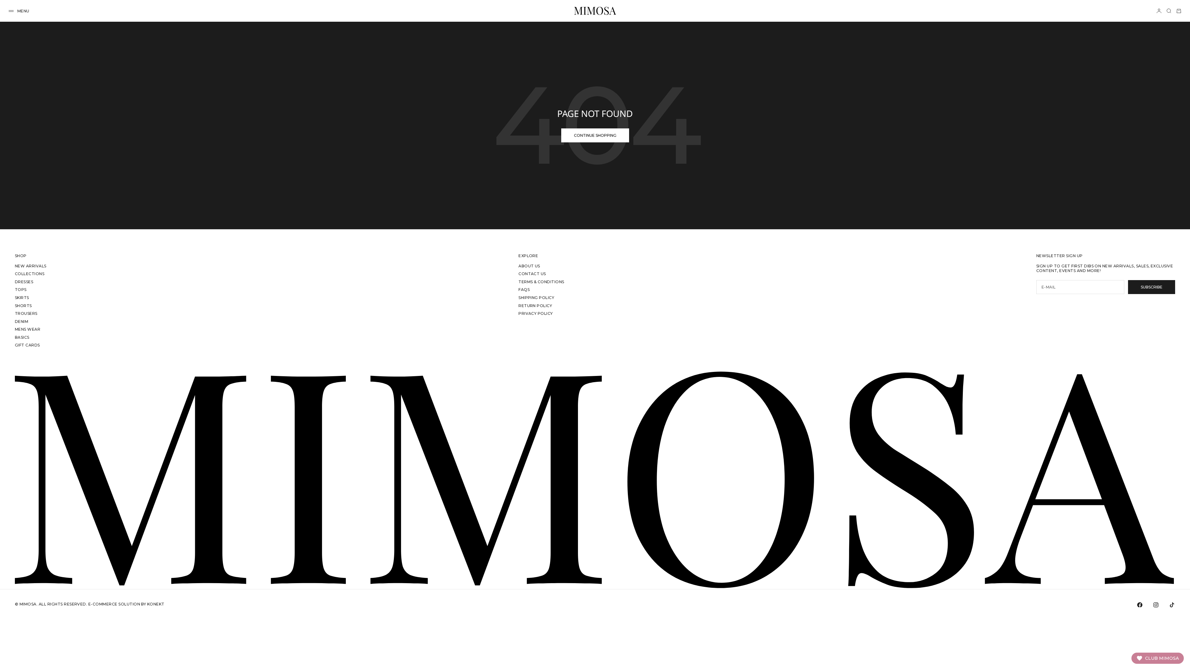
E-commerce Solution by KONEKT (126, 604)
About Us (529, 266)
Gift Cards (27, 345)
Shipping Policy (536, 297)
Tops (21, 289)
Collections (29, 273)
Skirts (22, 297)
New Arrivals (30, 266)
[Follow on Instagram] (1156, 605)
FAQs (524, 289)
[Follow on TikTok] (1172, 605)
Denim (21, 321)
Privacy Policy (535, 313)
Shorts (23, 305)
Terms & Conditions (541, 281)
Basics (22, 337)
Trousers (26, 313)
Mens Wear (27, 329)
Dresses (24, 281)
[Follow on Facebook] (1140, 605)
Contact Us (532, 273)
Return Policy (535, 305)
